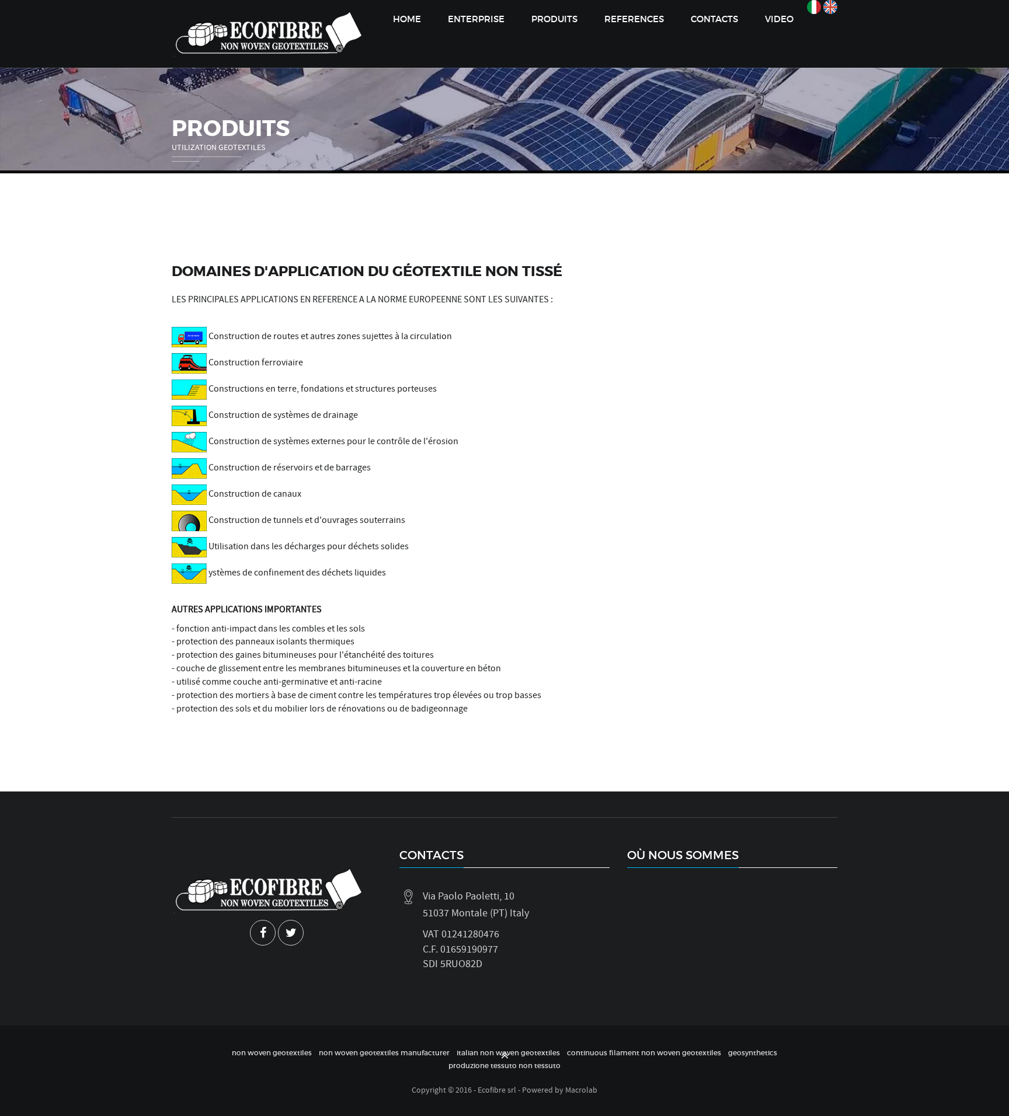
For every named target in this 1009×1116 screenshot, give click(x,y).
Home (407, 19)
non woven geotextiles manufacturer (384, 1052)
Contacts (714, 19)
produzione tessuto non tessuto (504, 1065)
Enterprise (476, 19)
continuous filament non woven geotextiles (644, 1052)
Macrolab (581, 1089)
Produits (554, 19)
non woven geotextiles (272, 1052)
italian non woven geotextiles (508, 1052)
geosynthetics (752, 1052)
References (634, 19)
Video (779, 19)
